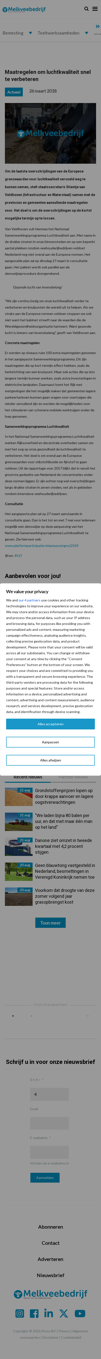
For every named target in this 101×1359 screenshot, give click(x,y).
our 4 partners (29, 600)
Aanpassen (50, 742)
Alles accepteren (50, 724)
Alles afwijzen (50, 760)
